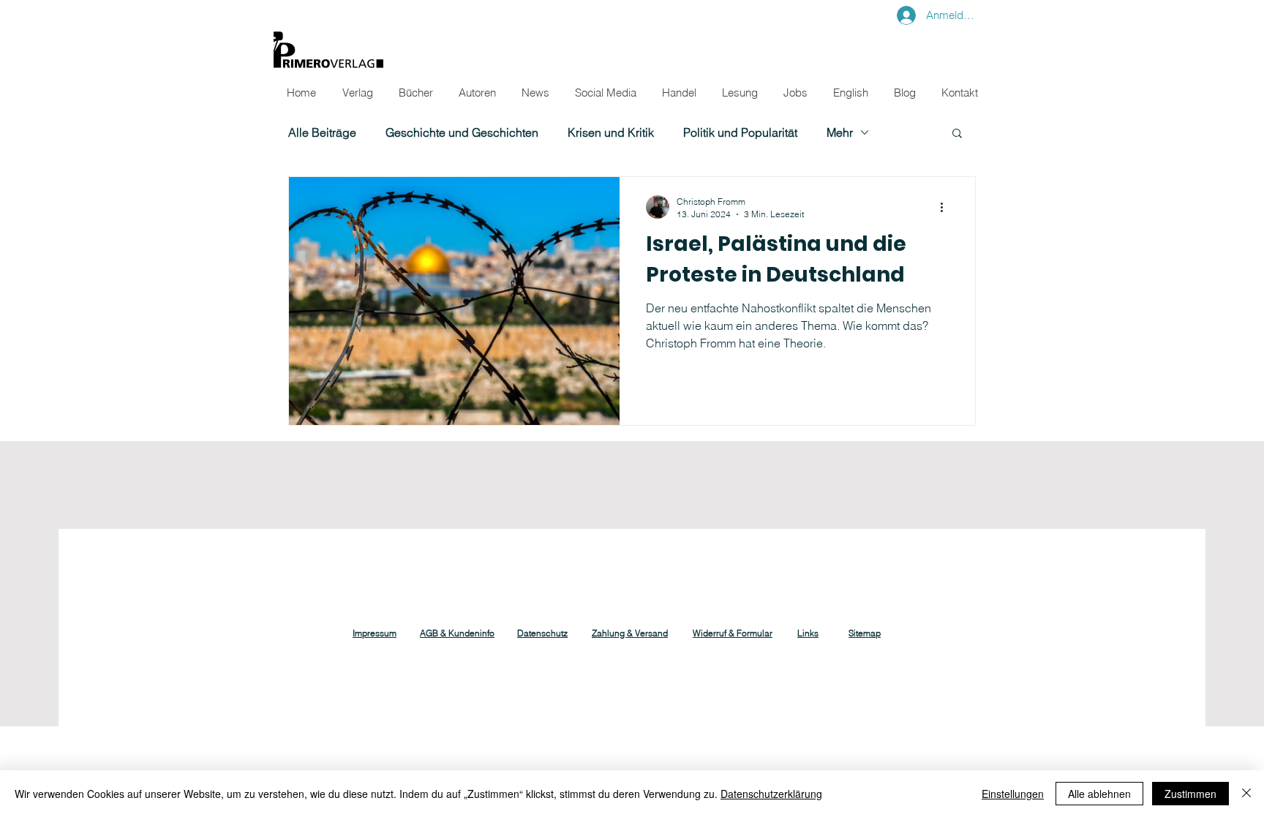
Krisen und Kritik (611, 132)
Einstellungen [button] (1013, 793)
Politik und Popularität (740, 132)
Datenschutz (542, 633)
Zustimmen (1190, 793)
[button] (957, 134)
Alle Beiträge (322, 132)
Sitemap (865, 633)
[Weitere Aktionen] (946, 207)
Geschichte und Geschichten (461, 132)
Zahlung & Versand (630, 633)
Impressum (374, 633)
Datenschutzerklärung (771, 793)
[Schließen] (1246, 793)
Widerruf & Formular (732, 633)
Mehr (840, 132)
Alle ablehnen (1099, 793)
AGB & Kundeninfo (457, 633)
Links (808, 633)
